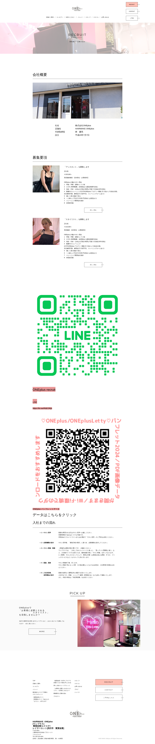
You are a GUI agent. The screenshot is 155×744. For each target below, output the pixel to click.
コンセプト (60, 17)
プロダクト (57, 696)
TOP (34, 680)
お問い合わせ (105, 17)
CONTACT (132, 11)
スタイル (95, 17)
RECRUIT (132, 4)
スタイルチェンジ (38, 694)
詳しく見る (93, 210)
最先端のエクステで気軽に (40, 692)
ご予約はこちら (108, 697)
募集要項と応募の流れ (60, 693)
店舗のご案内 (50, 17)
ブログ (76, 689)
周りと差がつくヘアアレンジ (62, 685)
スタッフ (88, 17)
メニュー (80, 17)
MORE (42, 631)
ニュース (77, 692)
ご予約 (132, 18)
